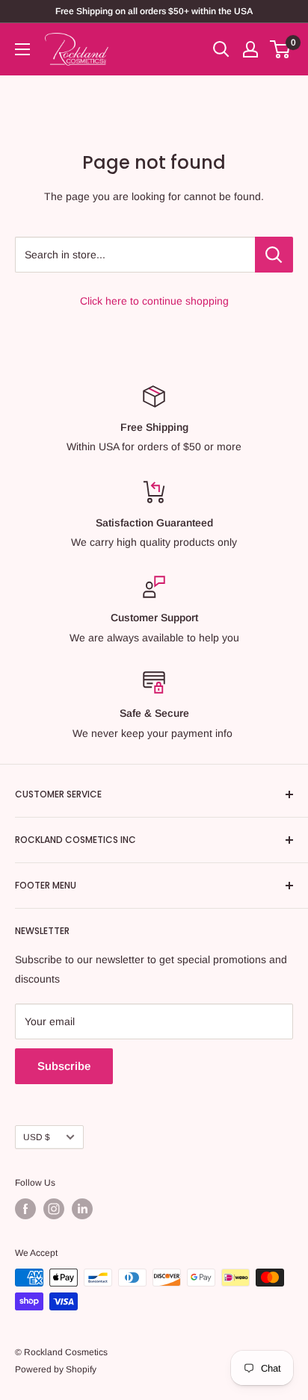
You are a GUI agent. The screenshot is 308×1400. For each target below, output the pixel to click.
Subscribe (63, 1066)
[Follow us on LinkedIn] (82, 1208)
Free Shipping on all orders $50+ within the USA (154, 11)
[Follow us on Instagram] (53, 1208)
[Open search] (221, 49)
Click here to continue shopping (154, 301)
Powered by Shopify (55, 1369)
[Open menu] (22, 49)
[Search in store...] (274, 255)
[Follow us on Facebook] (25, 1208)
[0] (280, 49)
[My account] (250, 49)
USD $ (36, 1137)
